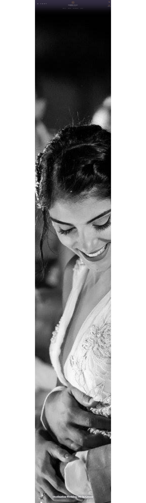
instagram (42, 4)
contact (37, 4)
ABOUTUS (64, 8)
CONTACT (81, 8)
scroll (73, 501)
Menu (109, 2)
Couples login (109, 5)
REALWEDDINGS (75, 8)
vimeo (44, 4)
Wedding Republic (73, 3)
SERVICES (69, 8)
